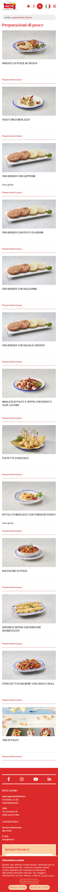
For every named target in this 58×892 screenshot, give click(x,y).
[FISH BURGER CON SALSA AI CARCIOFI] (29, 326)
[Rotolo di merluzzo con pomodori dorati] (29, 495)
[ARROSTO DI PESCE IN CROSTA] (29, 44)
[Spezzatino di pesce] (29, 552)
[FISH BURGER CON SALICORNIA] (29, 270)
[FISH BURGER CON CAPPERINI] (29, 157)
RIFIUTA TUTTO (18, 887)
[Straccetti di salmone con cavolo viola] (29, 665)
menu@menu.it (8, 839)
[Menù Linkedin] (49, 779)
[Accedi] (34, 6)
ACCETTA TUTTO (39, 887)
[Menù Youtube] (36, 779)
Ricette (7, 17)
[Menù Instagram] (22, 779)
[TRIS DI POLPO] (29, 721)
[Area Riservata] (28, 6)
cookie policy (47, 875)
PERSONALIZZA (29, 881)
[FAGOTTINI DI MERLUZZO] (29, 101)
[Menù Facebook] (8, 779)
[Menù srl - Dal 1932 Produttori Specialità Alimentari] (9, 6)
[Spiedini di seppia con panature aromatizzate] (29, 608)
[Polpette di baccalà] (29, 439)
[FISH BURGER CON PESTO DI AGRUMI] (29, 214)
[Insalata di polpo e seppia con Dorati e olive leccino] (29, 383)
